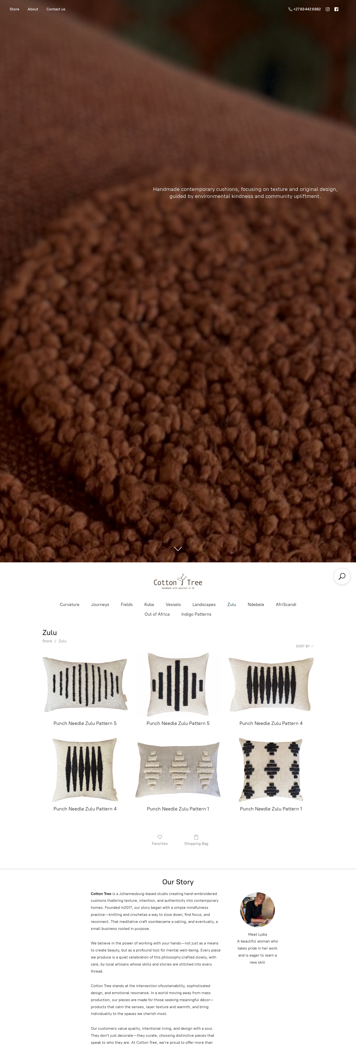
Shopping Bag (196, 843)
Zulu (231, 604)
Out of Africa (157, 614)
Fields (127, 604)
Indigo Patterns (196, 614)
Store (14, 9)
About (33, 9)
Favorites (160, 843)
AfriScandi (286, 604)
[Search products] (342, 576)
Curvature (69, 604)
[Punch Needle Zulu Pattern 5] (85, 685)
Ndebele (256, 604)
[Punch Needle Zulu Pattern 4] (271, 685)
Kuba (149, 604)
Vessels (173, 604)
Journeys (100, 604)
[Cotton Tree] (178, 581)
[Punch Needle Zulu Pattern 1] (178, 770)
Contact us (55, 9)
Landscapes (204, 604)
